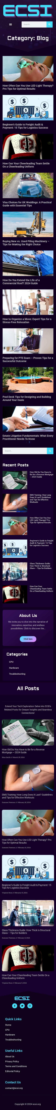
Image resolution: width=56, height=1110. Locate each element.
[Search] (49, 24)
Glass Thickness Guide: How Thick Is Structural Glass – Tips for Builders (40, 565)
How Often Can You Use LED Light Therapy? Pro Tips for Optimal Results (28, 87)
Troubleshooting (17, 674)
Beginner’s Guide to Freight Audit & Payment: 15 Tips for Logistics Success (25, 126)
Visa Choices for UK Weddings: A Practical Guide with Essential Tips (27, 204)
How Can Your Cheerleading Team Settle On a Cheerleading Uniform (26, 165)
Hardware (14, 668)
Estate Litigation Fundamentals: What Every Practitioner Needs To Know (28, 437)
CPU (11, 662)
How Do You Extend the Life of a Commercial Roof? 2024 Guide (21, 282)
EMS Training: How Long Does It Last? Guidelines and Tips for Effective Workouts (40, 498)
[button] (10, 24)
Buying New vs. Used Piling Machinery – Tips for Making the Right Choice (26, 243)
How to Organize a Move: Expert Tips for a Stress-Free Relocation (27, 320)
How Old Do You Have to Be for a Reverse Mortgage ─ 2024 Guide (41, 474)
